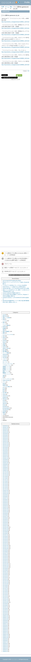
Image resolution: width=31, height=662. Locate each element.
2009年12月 (5, 616)
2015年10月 (5, 511)
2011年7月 (5, 588)
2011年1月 (5, 597)
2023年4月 (5, 429)
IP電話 (4, 345)
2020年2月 (5, 455)
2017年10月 (5, 475)
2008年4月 (5, 646)
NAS (4, 336)
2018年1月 (5, 470)
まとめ (4, 314)
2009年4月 (5, 628)
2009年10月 (5, 619)
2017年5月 (5, 482)
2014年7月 (5, 534)
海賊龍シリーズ (6, 366)
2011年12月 (5, 580)
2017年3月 (5, 485)
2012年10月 (5, 567)
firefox (4, 405)
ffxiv (28, 70)
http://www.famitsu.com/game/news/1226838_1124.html (15, 64)
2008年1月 (5, 651)
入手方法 (5, 360)
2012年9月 (5, 568)
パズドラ (5, 359)
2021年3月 (5, 450)
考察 (4, 330)
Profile (27, 2)
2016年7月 (5, 498)
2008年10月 (5, 637)
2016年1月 (5, 507)
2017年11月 (5, 473)
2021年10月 (5, 446)
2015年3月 (5, 522)
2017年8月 (5, 478)
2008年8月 (5, 640)
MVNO (4, 326)
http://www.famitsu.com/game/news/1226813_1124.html (15, 28)
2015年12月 (5, 508)
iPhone (4, 337)
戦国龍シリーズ (6, 369)
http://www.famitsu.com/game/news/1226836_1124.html (15, 58)
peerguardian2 (6, 408)
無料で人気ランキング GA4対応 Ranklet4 (18, 275)
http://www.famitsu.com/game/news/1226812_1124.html (15, 21)
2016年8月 (5, 496)
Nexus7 (4, 342)
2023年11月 (5, 427)
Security (4, 357)
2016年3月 (5, 504)
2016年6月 (5, 499)
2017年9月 (5, 476)
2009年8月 (5, 622)
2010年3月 (5, 613)
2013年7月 (5, 553)
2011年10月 (5, 583)
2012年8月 (5, 570)
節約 (4, 322)
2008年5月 (5, 645)
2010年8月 (5, 605)
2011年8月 (5, 587)
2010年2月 (5, 614)
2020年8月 (5, 452)
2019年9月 (5, 459)
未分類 (4, 411)
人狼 (4, 414)
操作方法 (5, 316)
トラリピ (5, 320)
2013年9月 (5, 550)
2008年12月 (5, 634)
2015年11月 (5, 510)
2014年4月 (5, 539)
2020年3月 (5, 453)
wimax (4, 394)
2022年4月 (5, 438)
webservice (5, 395)
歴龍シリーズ (6, 371)
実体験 (4, 328)
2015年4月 (5, 521)
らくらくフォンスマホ (8, 334)
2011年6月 (5, 590)
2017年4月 (5, 484)
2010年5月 (5, 610)
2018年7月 (5, 465)
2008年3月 (5, 648)
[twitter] (18, 2)
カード (4, 323)
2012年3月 (5, 577)
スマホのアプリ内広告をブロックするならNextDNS (15, 285)
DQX (4, 383)
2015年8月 (5, 515)
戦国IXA (4, 385)
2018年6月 (5, 467)
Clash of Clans (6, 380)
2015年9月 (5, 513)
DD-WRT (5, 392)
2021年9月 (5, 447)
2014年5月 (5, 537)
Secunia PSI (5, 409)
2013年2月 (5, 560)
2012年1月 (5, 579)
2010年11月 (5, 600)
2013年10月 (5, 548)
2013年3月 (5, 559)
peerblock (5, 406)
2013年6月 (5, 554)
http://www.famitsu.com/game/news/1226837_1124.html (15, 52)
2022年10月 (5, 432)
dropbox (5, 397)
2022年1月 (5, 441)
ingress (4, 346)
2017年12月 (5, 472)
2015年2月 (5, 524)
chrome (4, 402)
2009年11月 (5, 617)
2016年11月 (5, 492)
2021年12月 (5, 442)
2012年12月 (5, 564)
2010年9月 (5, 603)
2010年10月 (5, 602)
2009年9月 (5, 620)
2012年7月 (5, 571)
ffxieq (4, 389)
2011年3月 (5, 594)
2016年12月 (5, 490)
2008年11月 (5, 636)
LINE (4, 343)
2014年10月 (5, 530)
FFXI (4, 388)
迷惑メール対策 (6, 317)
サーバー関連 (6, 353)
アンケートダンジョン (8, 363)
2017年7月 (5, 479)
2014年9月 (5, 531)
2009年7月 (5, 623)
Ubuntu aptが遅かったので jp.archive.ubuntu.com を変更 (16, 288)
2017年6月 (5, 481)
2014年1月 (5, 544)
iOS (3, 339)
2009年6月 (5, 625)
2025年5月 (5, 426)
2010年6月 (5, 608)
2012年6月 (5, 573)
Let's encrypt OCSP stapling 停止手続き (12, 280)
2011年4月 (5, 593)
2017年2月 (5, 487)
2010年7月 (5, 606)
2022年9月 (5, 433)
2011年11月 (5, 582)
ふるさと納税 (6, 325)
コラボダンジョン (7, 365)
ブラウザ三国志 (6, 386)
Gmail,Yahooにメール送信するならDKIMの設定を (14, 286)
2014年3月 (5, 541)
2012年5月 (5, 574)
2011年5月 (5, 591)
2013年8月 (5, 551)
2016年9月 (5, 495)
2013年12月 (5, 545)
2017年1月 (5, 488)
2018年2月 (5, 469)
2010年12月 (5, 599)
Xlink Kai (5, 403)
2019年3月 (5, 461)
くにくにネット (8, 2)
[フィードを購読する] (16, 2)
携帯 (4, 333)
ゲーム (4, 382)
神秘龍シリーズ (6, 368)
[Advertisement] (15, 95)
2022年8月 (5, 435)
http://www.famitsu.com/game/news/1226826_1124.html (15, 34)
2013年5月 (5, 556)
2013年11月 (5, 547)
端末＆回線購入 (6, 331)
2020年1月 (5, 456)
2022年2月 (5, 439)
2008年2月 (5, 649)
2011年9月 (5, 585)
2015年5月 (5, 519)
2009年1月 (5, 632)
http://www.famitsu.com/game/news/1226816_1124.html (15, 41)
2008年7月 (5, 642)
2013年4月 (5, 557)
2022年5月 (5, 436)
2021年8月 (5, 449)
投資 (4, 319)
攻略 (4, 375)
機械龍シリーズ (6, 372)
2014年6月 (5, 536)
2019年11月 (5, 458)
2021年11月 (5, 444)
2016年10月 (5, 493)
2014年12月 (5, 527)
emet (4, 400)
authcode (5, 354)
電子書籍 (5, 351)
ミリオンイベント (7, 374)
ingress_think (6, 348)
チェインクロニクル (7, 379)
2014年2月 (5, 542)
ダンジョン (5, 362)
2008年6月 (5, 643)
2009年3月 (5, 629)
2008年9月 (5, 639)
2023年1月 (5, 430)
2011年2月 (5, 596)
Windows (5, 398)
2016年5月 (5, 501)
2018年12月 (5, 462)
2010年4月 (5, 611)
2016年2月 (5, 505)
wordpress (5, 356)
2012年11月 (5, 565)
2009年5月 (5, 626)
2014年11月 (5, 528)
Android (4, 340)
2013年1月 (5, 562)
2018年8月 (5, 464)
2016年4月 (5, 502)
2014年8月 (5, 533)
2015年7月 (5, 516)
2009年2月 (5, 631)
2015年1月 (5, 525)
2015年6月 (5, 518)
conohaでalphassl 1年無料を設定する (11, 293)
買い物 (4, 349)
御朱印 (4, 412)
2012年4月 (5, 576)
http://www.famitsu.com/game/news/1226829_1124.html (15, 47)
